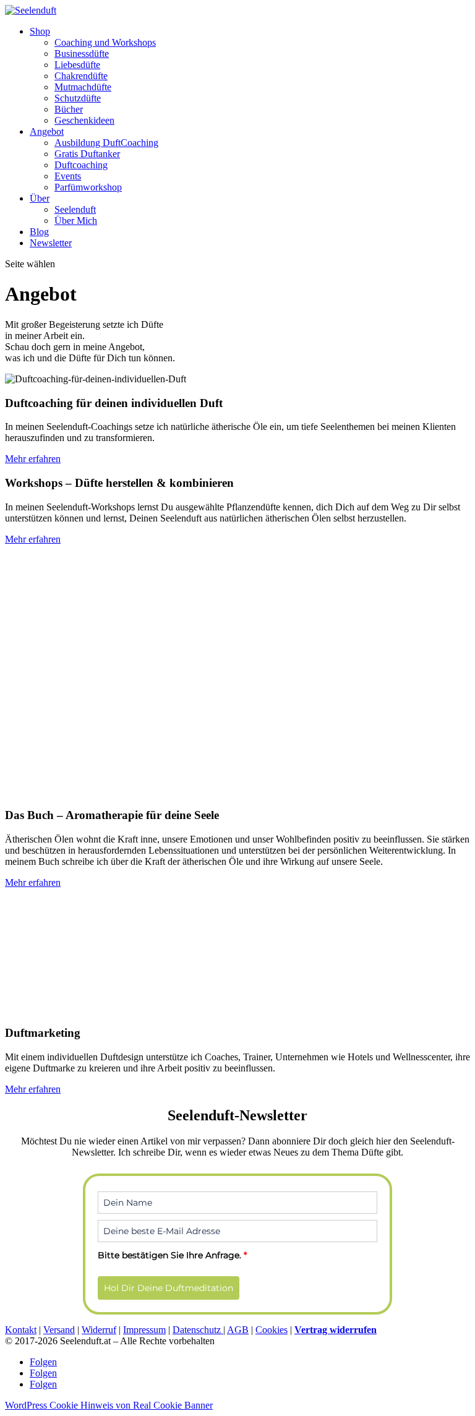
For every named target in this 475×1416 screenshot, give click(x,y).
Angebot (47, 131)
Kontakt (20, 1329)
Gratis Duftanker (87, 153)
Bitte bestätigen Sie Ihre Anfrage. (172, 1255)
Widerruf (99, 1329)
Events (67, 176)
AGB (238, 1329)
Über (39, 198)
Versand (59, 1329)
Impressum (144, 1329)
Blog (39, 231)
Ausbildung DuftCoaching (106, 142)
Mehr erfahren (33, 458)
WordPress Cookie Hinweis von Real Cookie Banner (109, 1405)
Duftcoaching (81, 165)
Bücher (68, 109)
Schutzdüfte (77, 98)
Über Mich (75, 220)
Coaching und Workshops (105, 42)
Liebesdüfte (77, 64)
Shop (40, 31)
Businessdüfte (81, 53)
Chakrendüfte (81, 76)
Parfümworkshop (88, 187)
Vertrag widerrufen (335, 1329)
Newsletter (51, 243)
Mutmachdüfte (82, 87)
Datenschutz (198, 1329)
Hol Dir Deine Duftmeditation (168, 1288)
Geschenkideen (84, 120)
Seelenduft (75, 209)
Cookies (271, 1329)
